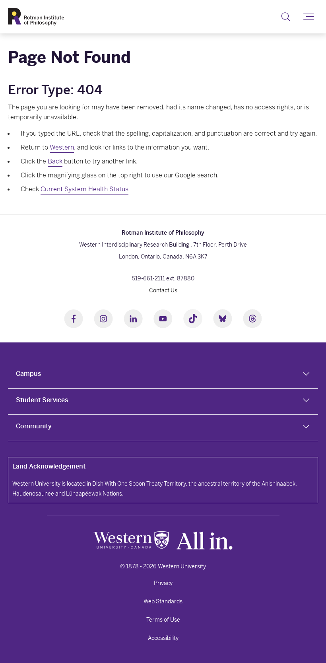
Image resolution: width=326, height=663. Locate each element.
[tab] (163, 375)
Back (55, 161)
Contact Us (163, 290)
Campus (28, 373)
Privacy (163, 583)
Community (34, 426)
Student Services (42, 400)
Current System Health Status (84, 189)
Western (62, 147)
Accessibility (163, 638)
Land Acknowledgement (48, 466)
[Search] (285, 16)
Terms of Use (163, 619)
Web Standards (163, 601)
